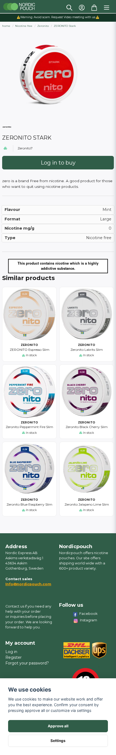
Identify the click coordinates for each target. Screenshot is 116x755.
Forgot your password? (27, 663)
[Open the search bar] (69, 7)
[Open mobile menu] (106, 7)
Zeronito (43, 26)
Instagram (88, 620)
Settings (58, 740)
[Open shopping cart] (94, 7)
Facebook (88, 613)
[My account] (82, 7)
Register (13, 657)
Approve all (58, 726)
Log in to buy (58, 162)
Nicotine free (23, 26)
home (6, 26)
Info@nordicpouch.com (28, 584)
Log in (11, 651)
